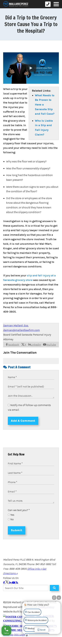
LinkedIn (36, 344)
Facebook (13, 344)
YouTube (51, 344)
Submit (16, 530)
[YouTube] (14, 582)
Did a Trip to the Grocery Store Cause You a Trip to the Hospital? (31, 24)
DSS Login (20, 634)
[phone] (48, 4)
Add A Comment (23, 420)
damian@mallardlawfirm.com (21, 330)
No (12, 519)
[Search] (54, 588)
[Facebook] (4, 582)
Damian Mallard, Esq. (16, 325)
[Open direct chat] (54, 598)
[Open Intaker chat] (27, 635)
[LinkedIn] (10, 582)
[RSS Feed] (17, 582)
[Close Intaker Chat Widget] (59, 598)
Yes (12, 514)
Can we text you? (19, 510)
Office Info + (34, 568)
